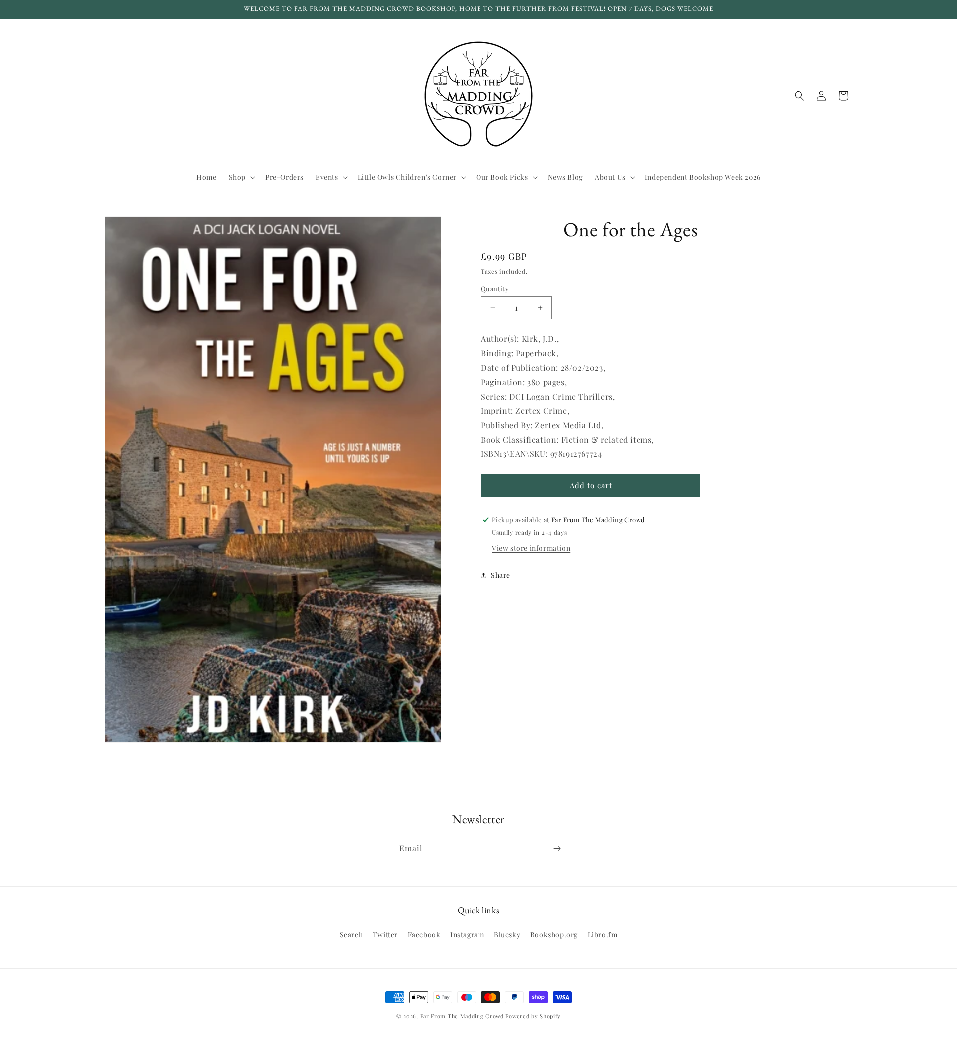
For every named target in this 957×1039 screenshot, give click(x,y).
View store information (531, 548)
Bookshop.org (554, 934)
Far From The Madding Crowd (462, 1016)
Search (351, 934)
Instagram (467, 934)
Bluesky (507, 934)
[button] (241, 177)
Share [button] (500, 575)
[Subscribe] (557, 848)
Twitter (385, 934)
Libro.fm (603, 934)
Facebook (424, 934)
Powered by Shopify (533, 1016)
